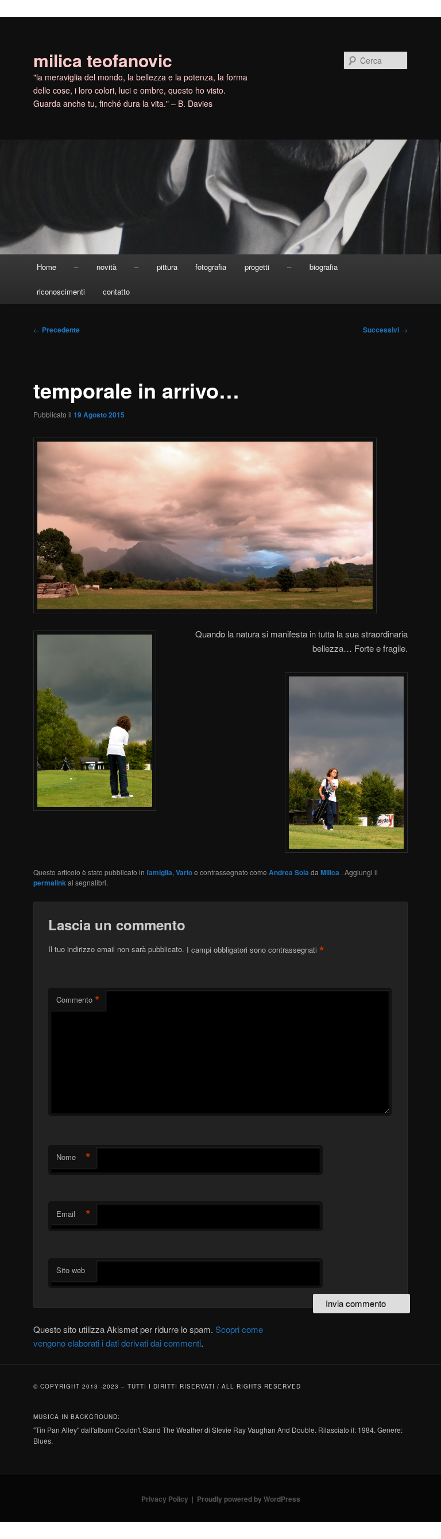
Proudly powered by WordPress (248, 1499)
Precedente (56, 329)
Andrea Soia (289, 872)
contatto (116, 291)
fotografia (210, 266)
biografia (324, 266)
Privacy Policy (164, 1499)
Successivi (385, 329)
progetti (257, 266)
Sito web (70, 1270)
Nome (73, 1157)
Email (73, 1214)
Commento (78, 1000)
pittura (167, 266)
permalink (49, 882)
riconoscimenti (61, 291)
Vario (184, 872)
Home (46, 266)
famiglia (159, 872)
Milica (330, 872)
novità (106, 266)
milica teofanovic (102, 60)
